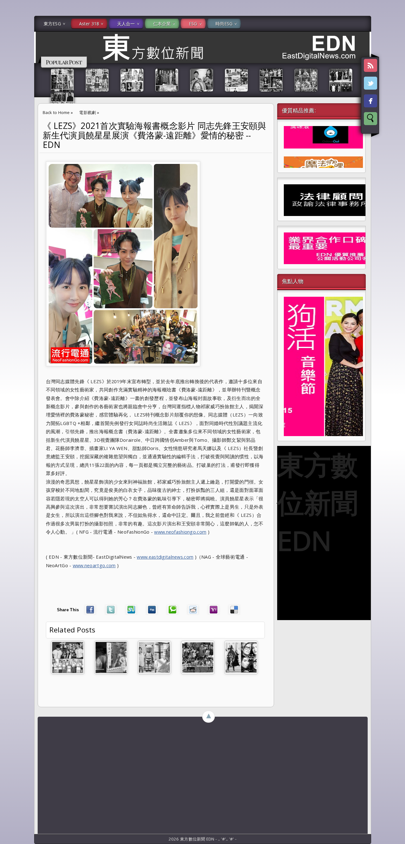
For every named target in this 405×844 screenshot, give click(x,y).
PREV (10, 100)
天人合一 (126, 24)
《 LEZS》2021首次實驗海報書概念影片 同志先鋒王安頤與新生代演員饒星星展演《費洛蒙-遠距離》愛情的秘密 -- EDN (154, 135)
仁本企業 (162, 24)
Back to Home (56, 112)
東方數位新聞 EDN (317, 502)
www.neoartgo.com (94, 565)
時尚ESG (224, 24)
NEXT (394, 100)
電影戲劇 (87, 112)
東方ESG (52, 24)
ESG (193, 24)
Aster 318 (89, 24)
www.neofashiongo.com (180, 532)
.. (219, 839)
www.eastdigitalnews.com (165, 557)
